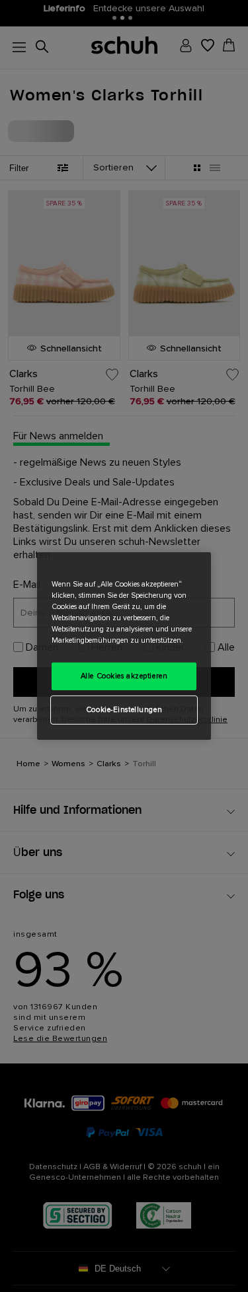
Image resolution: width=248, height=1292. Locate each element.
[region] (124, 646)
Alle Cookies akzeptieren (124, 676)
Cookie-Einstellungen (124, 709)
